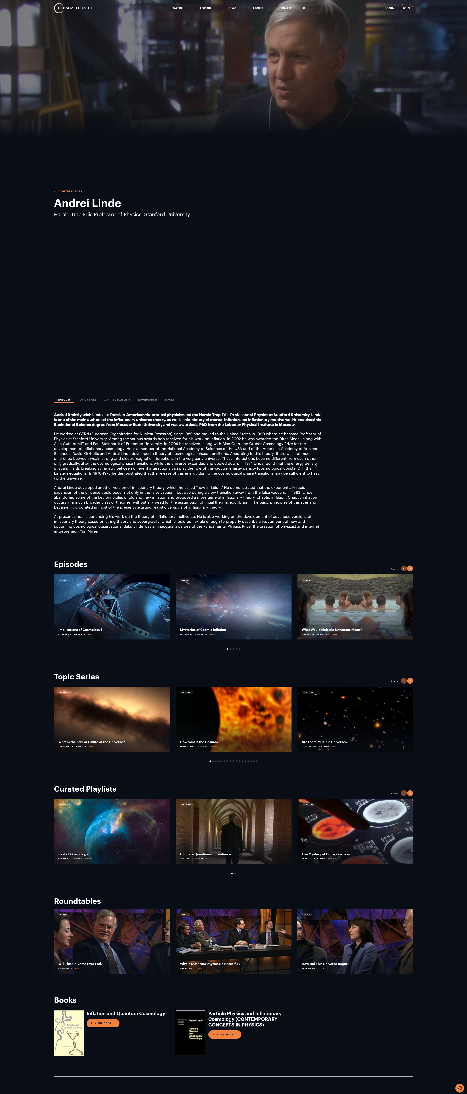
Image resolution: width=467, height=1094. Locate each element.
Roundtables (148, 399)
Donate (286, 8)
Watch (177, 8)
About (258, 8)
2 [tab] (230, 649)
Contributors (71, 191)
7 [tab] (227, 761)
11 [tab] (239, 761)
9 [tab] (233, 761)
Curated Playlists (117, 399)
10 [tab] (236, 761)
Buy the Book (101, 1023)
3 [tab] (233, 649)
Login (389, 8)
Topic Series (87, 399)
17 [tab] (257, 761)
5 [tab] (239, 649)
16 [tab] (254, 761)
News (231, 8)
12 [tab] (242, 761)
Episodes (64, 399)
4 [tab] (236, 649)
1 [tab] (227, 649)
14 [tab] (248, 761)
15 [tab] (251, 761)
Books (170, 399)
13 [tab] (245, 761)
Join (406, 8)
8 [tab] (230, 761)
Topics (205, 8)
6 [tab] (224, 761)
